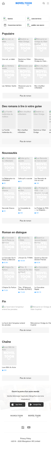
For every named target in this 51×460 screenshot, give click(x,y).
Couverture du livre (15, 25)
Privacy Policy (25, 438)
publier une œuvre (37, 25)
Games (10, 18)
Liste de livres (36, 18)
